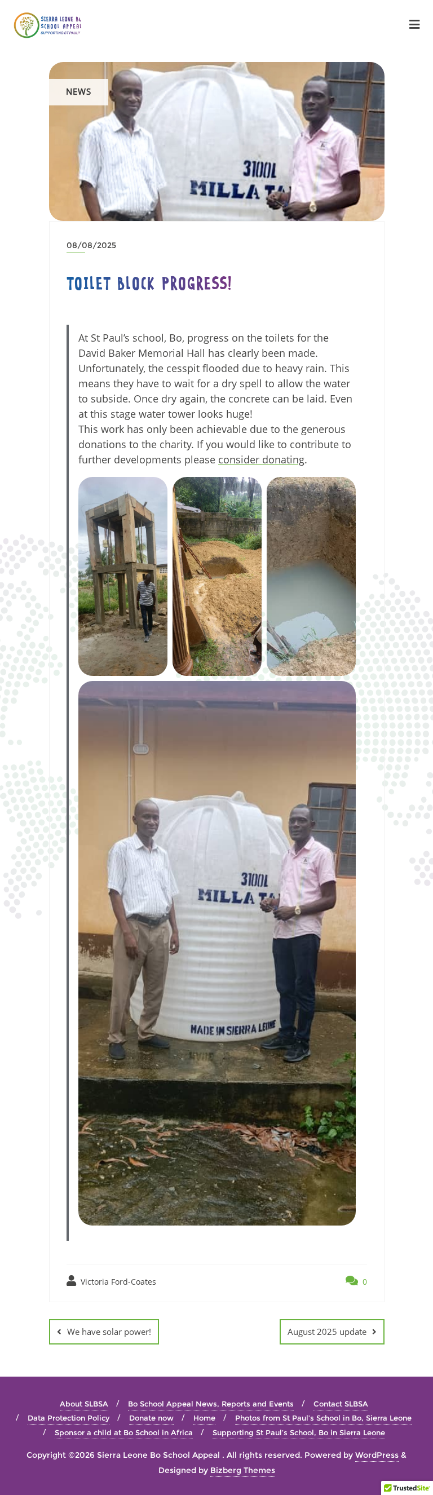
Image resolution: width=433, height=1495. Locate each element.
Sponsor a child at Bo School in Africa (124, 1432)
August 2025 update (327, 1331)
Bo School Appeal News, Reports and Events (211, 1403)
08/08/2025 (91, 245)
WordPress (377, 1455)
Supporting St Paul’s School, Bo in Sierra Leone (299, 1432)
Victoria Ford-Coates (117, 1281)
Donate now (151, 1417)
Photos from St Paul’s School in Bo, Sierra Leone (323, 1417)
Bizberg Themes (242, 1470)
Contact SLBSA (340, 1403)
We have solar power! (109, 1331)
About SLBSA (84, 1403)
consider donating (261, 459)
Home (204, 1417)
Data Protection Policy (68, 1417)
